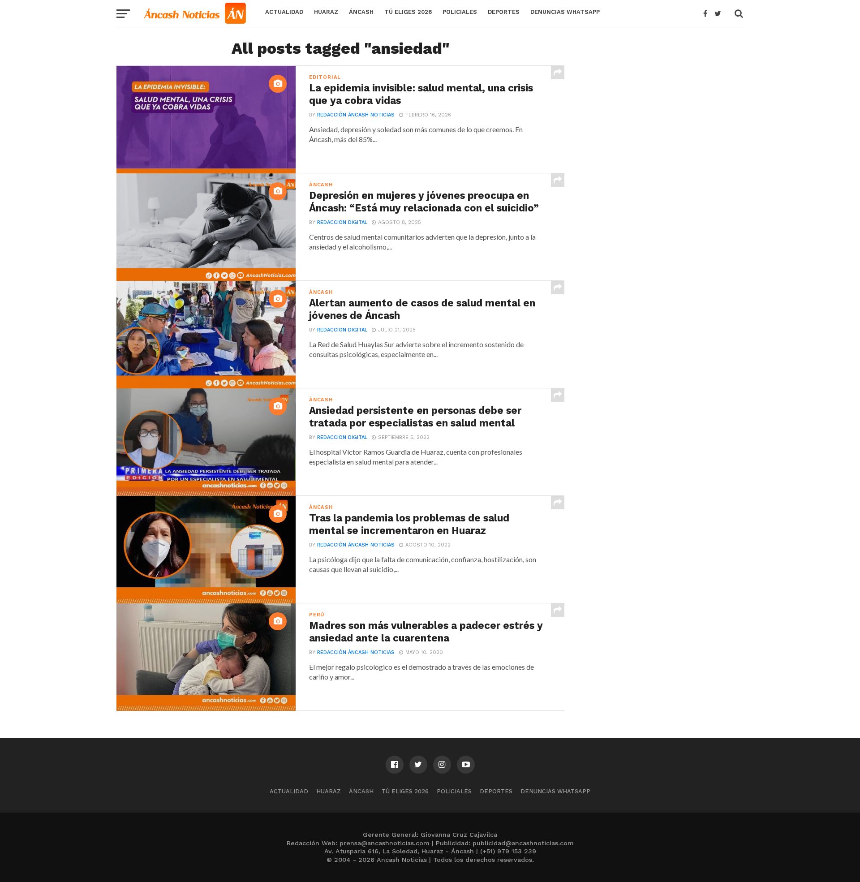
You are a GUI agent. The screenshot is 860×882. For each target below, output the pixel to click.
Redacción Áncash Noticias (356, 115)
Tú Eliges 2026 (408, 12)
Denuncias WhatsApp (565, 12)
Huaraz (326, 12)
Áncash (361, 12)
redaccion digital (342, 222)
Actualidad (284, 12)
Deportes (504, 12)
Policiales (460, 12)
